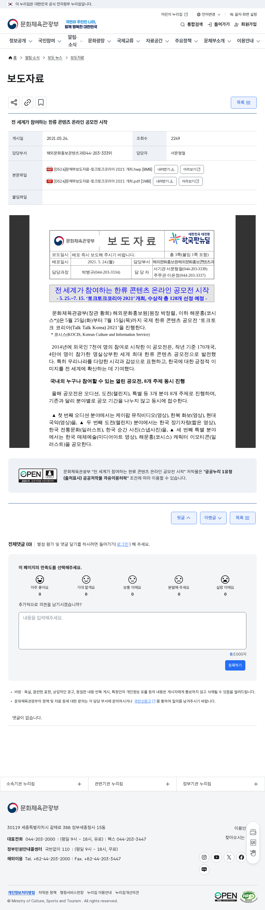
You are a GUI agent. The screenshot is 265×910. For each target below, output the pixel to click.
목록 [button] (240, 517)
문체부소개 (214, 41)
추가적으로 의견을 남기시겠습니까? (50, 604)
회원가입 (249, 24)
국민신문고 (142, 701)
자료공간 (154, 41)
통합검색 (195, 24)
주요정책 (183, 41)
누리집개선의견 (127, 892)
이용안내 (245, 41)
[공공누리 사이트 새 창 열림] (226, 896)
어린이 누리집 (172, 14)
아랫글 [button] (210, 517)
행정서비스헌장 (72, 892)
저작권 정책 (47, 892)
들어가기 (222, 24)
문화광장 (96, 41)
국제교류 (125, 41)
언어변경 (208, 14)
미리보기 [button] (189, 169)
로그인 (123, 544)
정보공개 (17, 41)
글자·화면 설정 (245, 14)
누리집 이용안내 (99, 892)
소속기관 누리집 (20, 783)
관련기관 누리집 (109, 783)
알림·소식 (72, 41)
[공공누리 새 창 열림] (38, 476)
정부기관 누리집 (197, 783)
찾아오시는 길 (238, 837)
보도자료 (77, 57)
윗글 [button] (181, 517)
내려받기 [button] (164, 169)
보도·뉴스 (55, 57)
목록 (241, 102)
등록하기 (235, 665)
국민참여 (46, 41)
